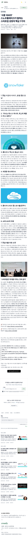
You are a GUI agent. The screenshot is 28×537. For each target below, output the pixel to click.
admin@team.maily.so (13, 528)
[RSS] (2, 519)
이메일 (4, 387)
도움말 (2, 526)
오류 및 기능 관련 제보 (9, 526)
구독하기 (24, 7)
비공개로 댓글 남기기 (23, 424)
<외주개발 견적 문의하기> (14, 371)
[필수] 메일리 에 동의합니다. (14, 391)
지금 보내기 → (14, 405)
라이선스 (20, 534)
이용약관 (10, 391)
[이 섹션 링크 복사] (26, 97)
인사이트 (3, 11)
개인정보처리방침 (15, 391)
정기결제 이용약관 (15, 534)
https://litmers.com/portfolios (15, 326)
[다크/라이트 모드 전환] (22, 2)
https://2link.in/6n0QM (11, 330)
